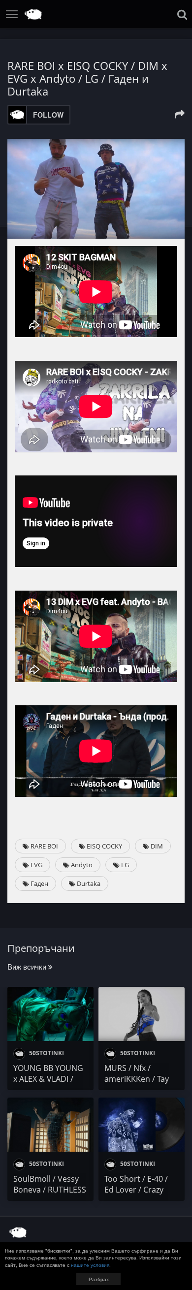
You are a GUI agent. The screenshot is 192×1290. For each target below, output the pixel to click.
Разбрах (99, 1279)
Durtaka (87, 883)
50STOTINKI (46, 1053)
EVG (35, 864)
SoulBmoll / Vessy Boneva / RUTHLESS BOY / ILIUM (49, 1189)
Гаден (38, 883)
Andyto (81, 864)
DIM (156, 846)
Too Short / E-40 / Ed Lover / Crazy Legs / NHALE (136, 1189)
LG (124, 864)
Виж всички (27, 966)
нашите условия (90, 1264)
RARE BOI (43, 846)
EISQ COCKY (103, 846)
